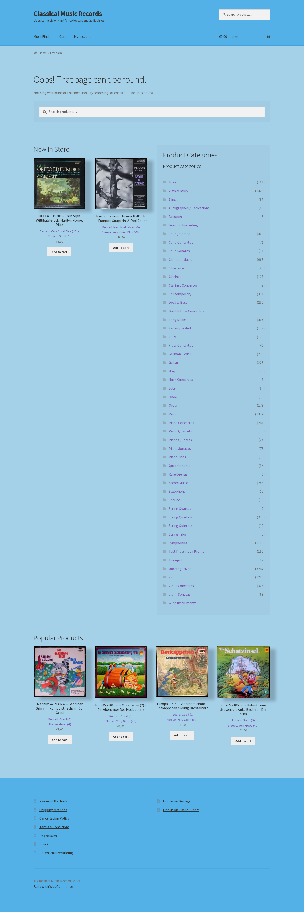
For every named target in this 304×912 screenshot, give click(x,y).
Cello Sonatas (179, 251)
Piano (173, 414)
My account (82, 36)
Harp (172, 371)
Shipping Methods (53, 810)
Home (43, 53)
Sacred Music (178, 482)
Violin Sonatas (180, 594)
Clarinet (175, 276)
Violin (173, 577)
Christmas (176, 268)
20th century (178, 191)
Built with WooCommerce (53, 886)
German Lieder (180, 354)
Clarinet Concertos (183, 285)
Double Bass (178, 302)
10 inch (174, 182)
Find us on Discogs (177, 801)
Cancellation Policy (54, 818)
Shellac (174, 500)
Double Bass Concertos (186, 311)
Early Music (177, 319)
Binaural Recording (183, 225)
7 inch (173, 199)
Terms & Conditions (54, 827)
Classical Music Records (68, 13)
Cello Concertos (181, 242)
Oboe (173, 397)
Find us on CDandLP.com (181, 810)
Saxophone (177, 491)
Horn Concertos (181, 379)
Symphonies (178, 543)
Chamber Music (180, 259)
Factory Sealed (180, 328)
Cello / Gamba (179, 233)
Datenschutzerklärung (56, 852)
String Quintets (181, 525)
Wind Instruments (182, 603)
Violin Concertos (181, 585)
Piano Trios (177, 457)
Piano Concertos (181, 422)
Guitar (173, 362)
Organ (173, 405)
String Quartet (180, 508)
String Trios (178, 534)
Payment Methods (53, 801)
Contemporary (180, 294)
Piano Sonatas (180, 448)
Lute (172, 388)
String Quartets (181, 517)
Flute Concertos (181, 345)
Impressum (48, 835)
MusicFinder (43, 36)
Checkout (46, 844)
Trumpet (175, 560)
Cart (62, 36)
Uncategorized (180, 568)
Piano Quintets (180, 440)
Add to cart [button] (59, 252)
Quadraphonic (179, 465)
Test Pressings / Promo (187, 551)
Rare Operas (178, 474)
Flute (173, 337)
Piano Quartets (180, 431)
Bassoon (175, 216)
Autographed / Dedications (189, 208)
